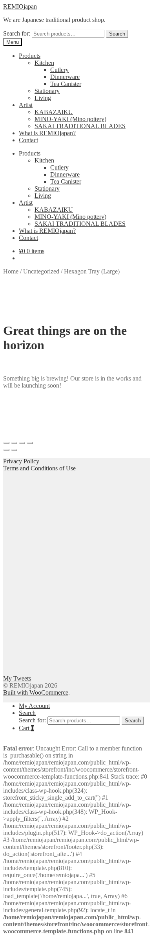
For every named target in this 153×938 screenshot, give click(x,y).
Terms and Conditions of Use (39, 468)
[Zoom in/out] (30, 443)
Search (117, 34)
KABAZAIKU (54, 112)
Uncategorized (41, 271)
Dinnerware (65, 76)
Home (10, 271)
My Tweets (17, 678)
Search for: (16, 33)
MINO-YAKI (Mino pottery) (70, 119)
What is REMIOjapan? (47, 133)
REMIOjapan (20, 6)
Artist (26, 105)
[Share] (14, 443)
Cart (26, 728)
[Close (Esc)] (6, 443)
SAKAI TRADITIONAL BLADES (80, 126)
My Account (34, 705)
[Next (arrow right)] (14, 450)
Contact (28, 140)
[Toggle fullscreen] (22, 443)
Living (43, 98)
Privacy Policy (21, 461)
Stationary (47, 91)
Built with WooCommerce (35, 692)
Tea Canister (65, 83)
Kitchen (44, 62)
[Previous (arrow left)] (6, 450)
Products (29, 55)
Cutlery (59, 69)
